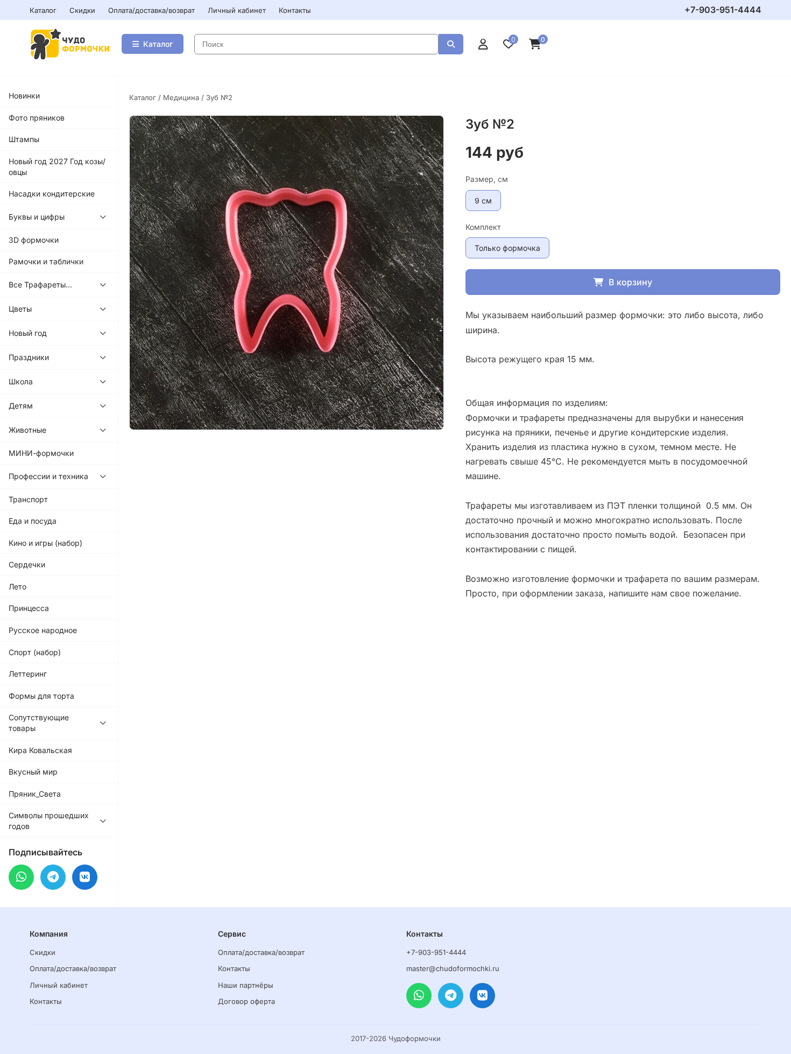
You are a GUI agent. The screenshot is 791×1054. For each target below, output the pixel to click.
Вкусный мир (33, 771)
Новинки (24, 95)
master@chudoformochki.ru (452, 968)
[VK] (84, 877)
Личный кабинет (237, 10)
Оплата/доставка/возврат (151, 10)
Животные (27, 429)
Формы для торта (41, 695)
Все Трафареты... (40, 284)
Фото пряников (37, 117)
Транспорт (28, 499)
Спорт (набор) (35, 652)
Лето (17, 586)
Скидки (82, 10)
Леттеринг (28, 673)
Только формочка (507, 247)
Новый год (28, 333)
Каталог (43, 10)
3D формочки (34, 239)
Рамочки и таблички (46, 261)
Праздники (29, 357)
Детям (21, 405)
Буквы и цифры (37, 216)
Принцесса (29, 608)
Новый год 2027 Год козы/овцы (57, 167)
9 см (483, 200)
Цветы (20, 308)
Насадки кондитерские (52, 193)
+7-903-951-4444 (722, 9)
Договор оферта (246, 1001)
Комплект (483, 226)
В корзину (630, 282)
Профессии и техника (48, 476)
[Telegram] (53, 877)
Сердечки (27, 564)
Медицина (181, 97)
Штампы (24, 139)
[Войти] (483, 44)
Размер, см (486, 179)
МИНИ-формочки (41, 453)
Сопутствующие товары (39, 723)
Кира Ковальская (40, 750)
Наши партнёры (245, 985)
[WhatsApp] (21, 877)
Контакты (295, 10)
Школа (21, 381)
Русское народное (43, 630)
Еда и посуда (32, 520)
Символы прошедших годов (49, 821)
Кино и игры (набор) (45, 542)
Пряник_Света (35, 793)
